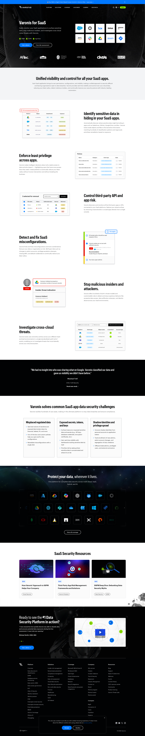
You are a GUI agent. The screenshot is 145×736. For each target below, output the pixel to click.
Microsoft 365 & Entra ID (75, 668)
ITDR (29, 699)
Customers (76, 7)
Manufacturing (52, 695)
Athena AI (30, 715)
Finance (50, 689)
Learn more (89, 2)
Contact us (91, 684)
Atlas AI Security (32, 691)
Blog (109, 668)
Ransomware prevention (55, 671)
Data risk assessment (54, 679)
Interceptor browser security (36, 704)
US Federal (51, 700)
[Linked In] (116, 723)
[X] (122, 723)
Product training (112, 689)
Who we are (91, 668)
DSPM (29, 675)
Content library (112, 681)
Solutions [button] (58, 7)
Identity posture (32, 696)
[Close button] (125, 2)
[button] (21, 641)
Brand (89, 687)
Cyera (89, 709)
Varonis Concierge (33, 712)
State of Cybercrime (113, 673)
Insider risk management (55, 668)
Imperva (90, 715)
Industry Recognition (94, 681)
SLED (49, 697)
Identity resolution (33, 693)
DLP (29, 688)
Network (70, 681)
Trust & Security (92, 676)
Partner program (92, 689)
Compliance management (55, 673)
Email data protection (34, 707)
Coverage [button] (67, 7)
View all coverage (72, 532)
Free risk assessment (42, 45)
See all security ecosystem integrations (75, 688)
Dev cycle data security (54, 687)
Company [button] (85, 7)
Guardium (91, 712)
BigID (89, 704)
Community (111, 687)
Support (110, 671)
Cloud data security (53, 681)
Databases (71, 679)
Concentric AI (92, 707)
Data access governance (35, 685)
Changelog (31, 718)
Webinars (110, 676)
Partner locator (92, 692)
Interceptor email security (35, 701)
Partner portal (92, 695)
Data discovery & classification (32, 672)
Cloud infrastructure (73, 676)
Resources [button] (95, 7)
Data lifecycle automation (55, 684)
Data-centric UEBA (33, 683)
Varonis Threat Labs (113, 692)
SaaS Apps (71, 673)
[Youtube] (119, 723)
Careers (90, 671)
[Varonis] (25, 7)
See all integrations (73, 684)
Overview (30, 668)
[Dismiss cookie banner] (104, 718)
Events (110, 679)
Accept (67, 728)
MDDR (29, 709)
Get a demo (25, 45)
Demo (122, 7)
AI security (51, 676)
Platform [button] (49, 7)
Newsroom (91, 679)
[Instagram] (125, 723)
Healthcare (51, 692)
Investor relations (93, 673)
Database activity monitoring (32, 679)
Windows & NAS (72, 671)
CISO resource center (114, 684)
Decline (78, 728)
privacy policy (88, 722)
